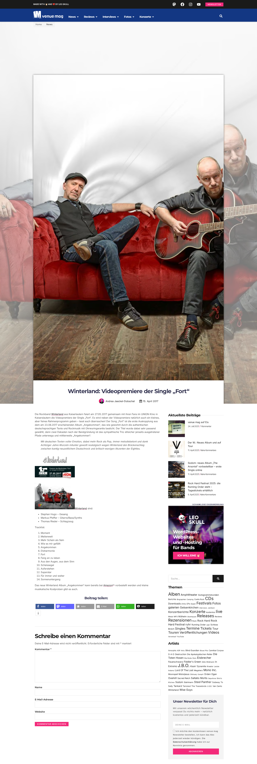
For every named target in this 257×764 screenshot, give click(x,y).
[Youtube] (198, 4)
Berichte (172, 599)
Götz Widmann (208, 662)
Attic (183, 651)
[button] (221, 16)
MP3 (176, 616)
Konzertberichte (178, 612)
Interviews (203, 608)
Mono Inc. (210, 670)
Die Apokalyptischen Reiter (199, 654)
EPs (188, 604)
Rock (194, 621)
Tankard (178, 686)
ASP (178, 651)
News (49, 24)
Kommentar (43, 649)
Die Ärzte (188, 658)
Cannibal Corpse (216, 650)
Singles (180, 628)
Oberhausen (191, 617)
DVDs (183, 604)
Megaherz (198, 670)
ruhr (188, 624)
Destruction (180, 654)
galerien (173, 607)
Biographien (181, 599)
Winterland (57, 414)
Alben (174, 594)
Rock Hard (203, 620)
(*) (114, 585)
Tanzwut (187, 686)
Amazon (108, 585)
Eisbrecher (204, 657)
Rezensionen (180, 620)
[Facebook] (182, 4)
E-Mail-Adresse (44, 699)
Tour (215, 628)
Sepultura (212, 678)
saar (208, 625)
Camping (190, 599)
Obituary (193, 674)
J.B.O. (183, 665)
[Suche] (218, 578)
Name (38, 687)
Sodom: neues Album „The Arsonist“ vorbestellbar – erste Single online (204, 466)
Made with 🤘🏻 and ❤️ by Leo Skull (51, 4)
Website (40, 711)
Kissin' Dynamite (198, 666)
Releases (205, 615)
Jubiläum (211, 608)
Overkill (172, 678)
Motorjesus (184, 674)
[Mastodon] (174, 4)
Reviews (218, 616)
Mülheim (182, 616)
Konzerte (197, 611)
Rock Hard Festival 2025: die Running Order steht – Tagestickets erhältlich (204, 487)
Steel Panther (202, 682)
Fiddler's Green (192, 661)
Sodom (179, 682)
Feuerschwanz (175, 662)
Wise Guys (186, 689)
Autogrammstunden (208, 595)
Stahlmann (188, 682)
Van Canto (217, 686)
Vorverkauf (172, 637)
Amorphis (172, 650)
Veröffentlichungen (193, 632)
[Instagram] (190, 4)
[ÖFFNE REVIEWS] (96, 16)
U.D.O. (209, 686)
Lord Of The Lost (184, 670)
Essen (193, 604)
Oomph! (200, 674)
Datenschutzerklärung (184, 742)
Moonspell (173, 674)
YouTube (180, 637)
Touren (173, 632)
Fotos (216, 603)
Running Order (199, 624)
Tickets (206, 628)
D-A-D (171, 654)
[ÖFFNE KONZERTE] (153, 16)
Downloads (174, 603)
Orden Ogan (210, 674)
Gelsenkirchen (189, 607)
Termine (193, 628)
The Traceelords (198, 686)
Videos (213, 632)
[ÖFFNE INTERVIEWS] (118, 16)
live (219, 611)
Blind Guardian (192, 650)
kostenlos (210, 612)
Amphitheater (189, 594)
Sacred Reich (183, 678)
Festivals (204, 603)
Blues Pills (204, 651)
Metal (170, 616)
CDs (209, 598)
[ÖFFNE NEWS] (77, 16)
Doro (194, 658)
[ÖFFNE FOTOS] (133, 16)
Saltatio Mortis (199, 678)
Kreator (210, 666)
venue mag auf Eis (198, 422)
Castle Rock (199, 599)
